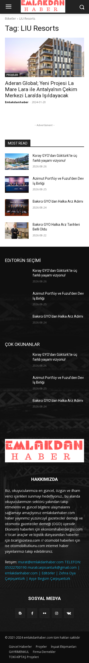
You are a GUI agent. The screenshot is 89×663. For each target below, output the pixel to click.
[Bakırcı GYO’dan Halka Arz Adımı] (17, 207)
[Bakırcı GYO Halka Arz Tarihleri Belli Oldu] (17, 230)
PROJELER (12, 75)
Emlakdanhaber (16, 102)
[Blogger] (20, 613)
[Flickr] (44, 613)
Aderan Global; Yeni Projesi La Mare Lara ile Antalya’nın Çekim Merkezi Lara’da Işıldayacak (41, 89)
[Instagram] (57, 613)
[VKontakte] (69, 613)
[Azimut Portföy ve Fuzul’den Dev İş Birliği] (17, 184)
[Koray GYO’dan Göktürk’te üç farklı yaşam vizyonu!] (17, 161)
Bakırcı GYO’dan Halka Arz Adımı (58, 201)
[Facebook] (32, 613)
